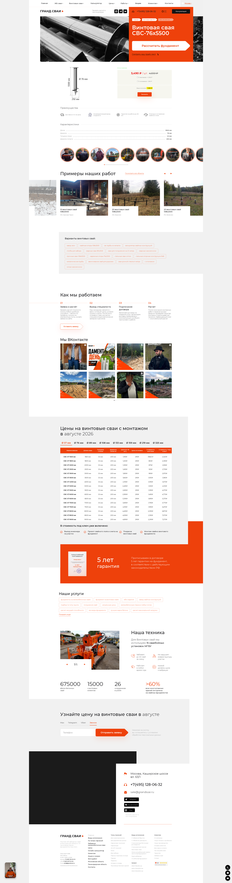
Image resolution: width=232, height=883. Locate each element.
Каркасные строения (118, 843)
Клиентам (92, 853)
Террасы (114, 860)
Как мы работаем (160, 850)
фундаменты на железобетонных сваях (76, 600)
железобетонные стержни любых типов (136, 605)
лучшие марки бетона (119, 610)
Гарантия (157, 853)
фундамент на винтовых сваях (107, 600)
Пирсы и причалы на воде (119, 855)
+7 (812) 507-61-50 (68, 861)
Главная (44, 3)
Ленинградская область (97, 864)
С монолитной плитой (139, 847)
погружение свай (90, 605)
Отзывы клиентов (160, 845)
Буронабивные (137, 856)
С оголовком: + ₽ (145, 81)
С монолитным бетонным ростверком (140, 843)
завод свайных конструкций (150, 600)
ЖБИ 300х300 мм (137, 871)
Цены (90, 848)
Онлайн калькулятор (96, 851)
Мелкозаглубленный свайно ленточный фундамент (141, 852)
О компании (158, 838)
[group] (67, 155)
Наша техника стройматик (163, 840)
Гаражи (113, 858)
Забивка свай (158, 855)
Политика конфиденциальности (68, 865)
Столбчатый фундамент (139, 858)
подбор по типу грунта (70, 605)
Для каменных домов (118, 838)
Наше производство (161, 843)
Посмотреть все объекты (134, 173)
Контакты (169, 3)
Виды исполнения (95, 838)
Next (171, 173)
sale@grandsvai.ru (142, 792)
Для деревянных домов (118, 840)
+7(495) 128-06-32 (146, 11)
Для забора (114, 853)
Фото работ (92, 859)
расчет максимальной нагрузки (145, 610)
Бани (112, 850)
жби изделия (129, 600)
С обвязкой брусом (138, 838)
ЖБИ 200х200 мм (137, 868)
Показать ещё (65, 615)
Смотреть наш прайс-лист (144, 54)
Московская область (96, 861)
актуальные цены (109, 605)
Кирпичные (114, 845)
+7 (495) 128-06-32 (70, 859)
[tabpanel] (89, 650)
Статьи (156, 858)
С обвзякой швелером (139, 840)
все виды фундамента (97, 610)
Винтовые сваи (137, 849)
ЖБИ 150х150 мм (137, 866)
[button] (104, 164)
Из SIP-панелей (116, 848)
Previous (165, 173)
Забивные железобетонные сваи (96, 844)
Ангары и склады (116, 863)
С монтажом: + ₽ (145, 77)
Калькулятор (96, 3)
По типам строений (95, 841)
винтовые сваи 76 (149, 19)
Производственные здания (120, 866)
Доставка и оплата (160, 848)
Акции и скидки (94, 856)
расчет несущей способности (72, 610)
